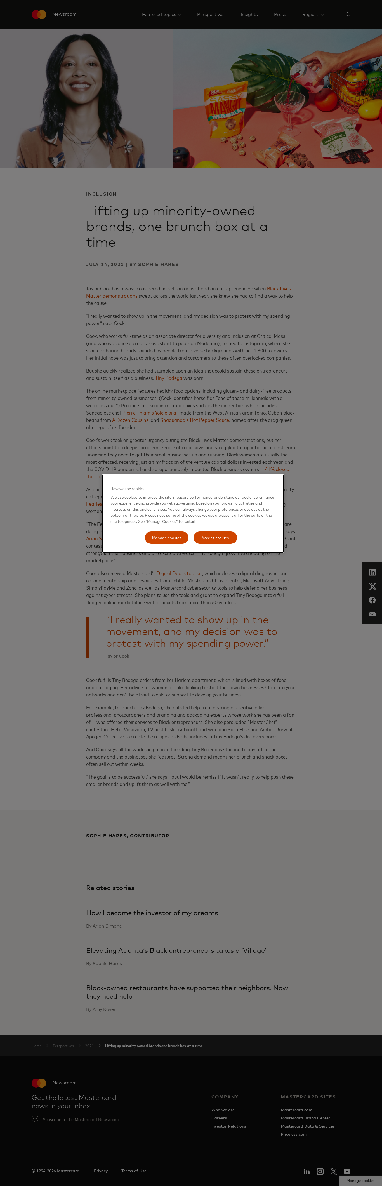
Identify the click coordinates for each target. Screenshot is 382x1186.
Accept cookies (215, 537)
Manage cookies (166, 537)
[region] (193, 513)
